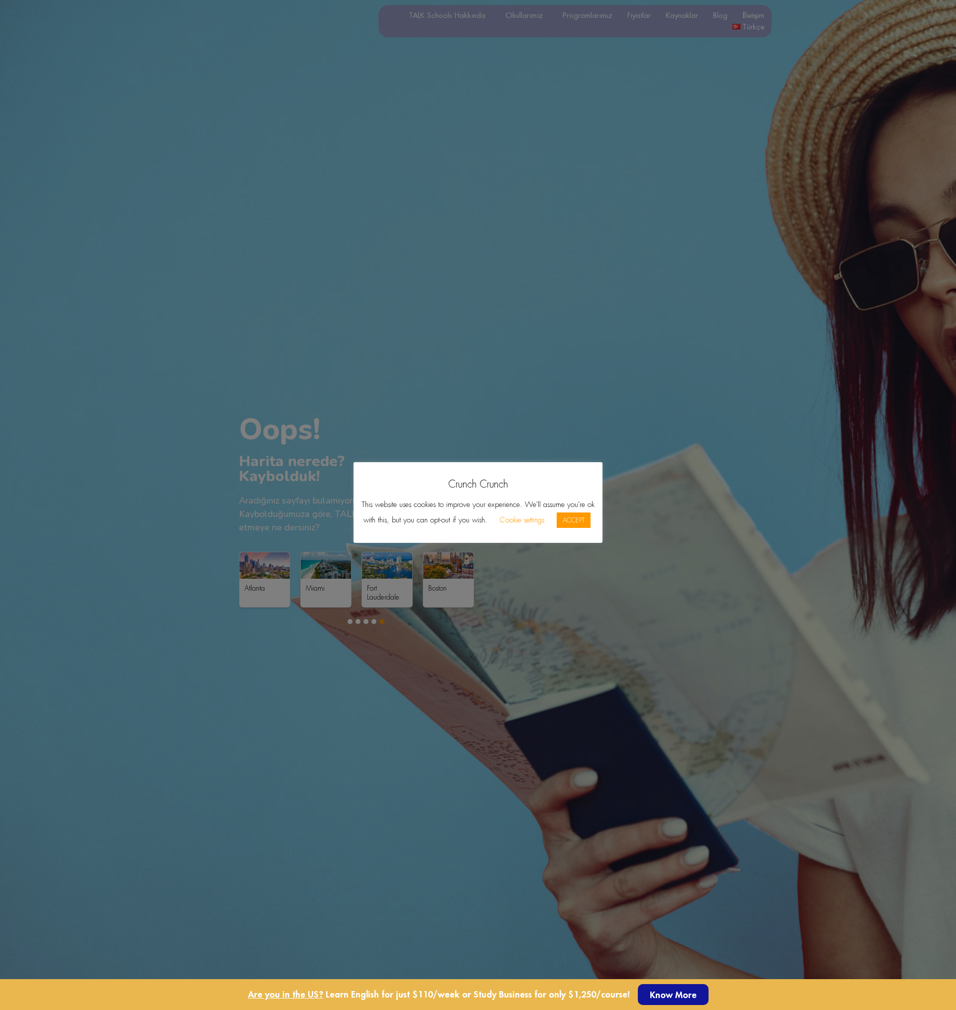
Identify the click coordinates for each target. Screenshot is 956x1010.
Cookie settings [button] (522, 520)
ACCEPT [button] (574, 520)
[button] (673, 994)
